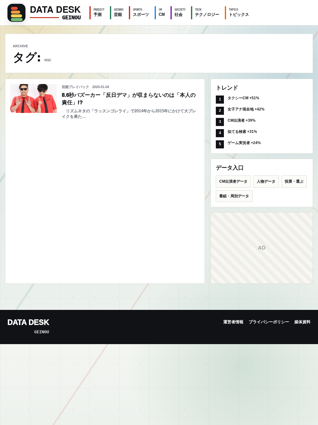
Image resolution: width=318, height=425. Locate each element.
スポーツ (141, 12)
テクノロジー (207, 12)
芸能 (118, 12)
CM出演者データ (233, 181)
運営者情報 (233, 322)
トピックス (239, 12)
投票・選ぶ (294, 181)
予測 (98, 12)
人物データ (266, 181)
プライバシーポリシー (269, 322)
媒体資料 (302, 322)
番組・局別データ (234, 196)
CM (162, 12)
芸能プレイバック (75, 87)
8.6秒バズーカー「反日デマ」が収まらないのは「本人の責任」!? (129, 98)
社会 (180, 12)
